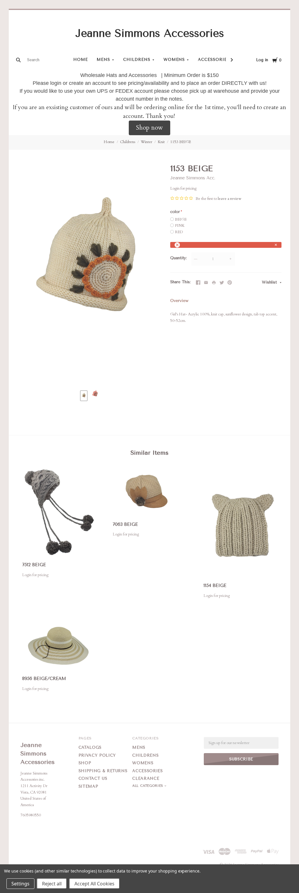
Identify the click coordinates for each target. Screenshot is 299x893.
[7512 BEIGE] (58, 512)
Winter (146, 142)
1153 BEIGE (180, 142)
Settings (20, 883)
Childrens (136, 59)
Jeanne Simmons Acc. (192, 178)
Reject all (52, 883)
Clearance (145, 778)
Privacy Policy (97, 755)
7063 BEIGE (125, 524)
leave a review (229, 198)
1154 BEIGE (215, 585)
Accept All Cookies (94, 883)
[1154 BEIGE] (240, 522)
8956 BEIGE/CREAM (44, 678)
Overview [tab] (179, 300)
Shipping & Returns (103, 771)
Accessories (214, 59)
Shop (85, 763)
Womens (174, 59)
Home (80, 59)
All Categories (148, 786)
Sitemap (88, 786)
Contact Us (93, 778)
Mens (103, 59)
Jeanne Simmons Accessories (149, 33)
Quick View (59, 548)
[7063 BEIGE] (149, 492)
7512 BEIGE (34, 564)
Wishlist (270, 282)
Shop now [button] (149, 127)
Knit (161, 142)
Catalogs (90, 747)
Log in (262, 60)
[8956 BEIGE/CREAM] (58, 646)
